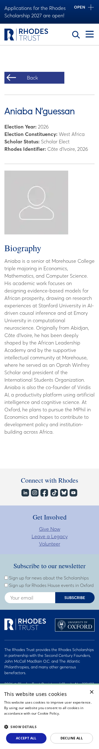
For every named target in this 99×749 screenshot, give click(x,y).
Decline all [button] (72, 738)
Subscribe (74, 597)
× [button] (91, 692)
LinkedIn (25, 492)
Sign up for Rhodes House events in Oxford (51, 585)
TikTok (54, 492)
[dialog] (49, 716)
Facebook (44, 492)
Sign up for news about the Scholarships (48, 578)
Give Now (49, 529)
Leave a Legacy (50, 536)
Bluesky (63, 492)
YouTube (73, 492)
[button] (49, 727)
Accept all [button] (26, 738)
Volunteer (49, 544)
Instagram (34, 492)
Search (75, 34)
